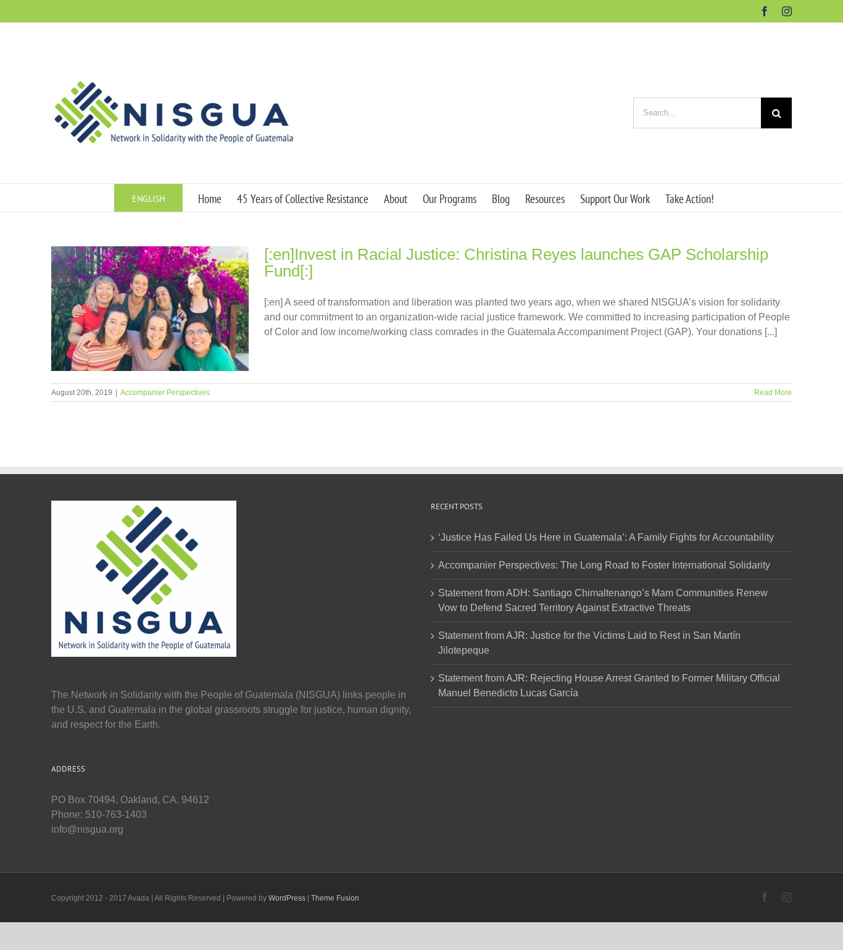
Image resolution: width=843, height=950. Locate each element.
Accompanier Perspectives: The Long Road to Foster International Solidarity (604, 565)
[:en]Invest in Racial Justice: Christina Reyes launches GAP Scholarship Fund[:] (516, 262)
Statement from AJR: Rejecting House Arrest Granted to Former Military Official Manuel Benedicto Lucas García (609, 685)
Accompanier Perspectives (165, 392)
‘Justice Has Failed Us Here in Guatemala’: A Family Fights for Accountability (606, 537)
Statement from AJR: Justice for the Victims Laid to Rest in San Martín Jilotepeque (589, 643)
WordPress (286, 898)
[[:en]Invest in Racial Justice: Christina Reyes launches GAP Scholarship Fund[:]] (150, 308)
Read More (773, 392)
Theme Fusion (335, 898)
